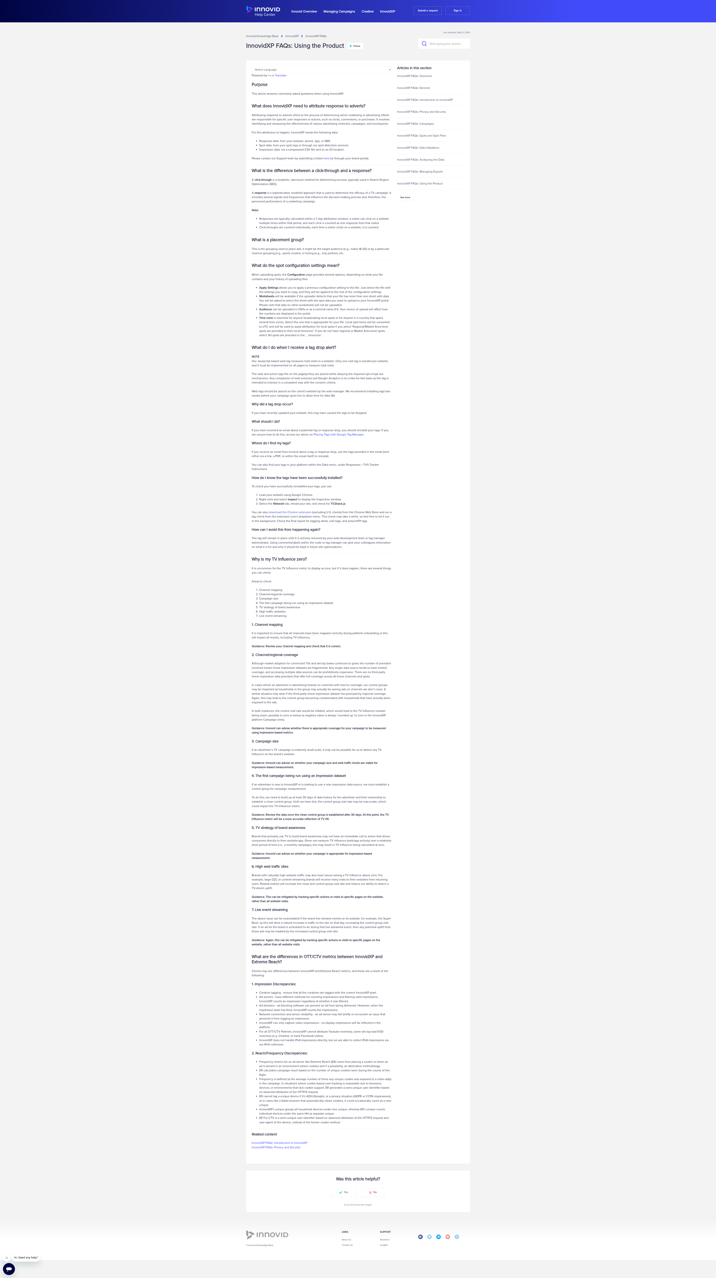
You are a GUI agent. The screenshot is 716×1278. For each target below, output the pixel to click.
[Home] (263, 11)
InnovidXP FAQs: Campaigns (415, 124)
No (375, 1192)
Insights (384, 1245)
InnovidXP (387, 11)
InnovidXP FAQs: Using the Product (420, 183)
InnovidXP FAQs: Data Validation (418, 148)
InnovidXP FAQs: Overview (414, 76)
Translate (281, 75)
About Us (346, 1239)
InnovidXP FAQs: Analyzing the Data (420, 160)
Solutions (385, 1239)
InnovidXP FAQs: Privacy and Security (276, 1147)
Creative (368, 11)
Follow (356, 46)
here (326, 158)
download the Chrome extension (290, 512)
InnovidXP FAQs (316, 36)
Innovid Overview (304, 11)
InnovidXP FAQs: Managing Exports (420, 171)
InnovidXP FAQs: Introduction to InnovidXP (279, 1143)
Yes (346, 1192)
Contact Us (347, 1245)
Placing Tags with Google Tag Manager (338, 434)
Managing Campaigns (339, 11)
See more (405, 197)
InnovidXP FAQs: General (413, 88)
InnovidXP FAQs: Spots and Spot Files (421, 136)
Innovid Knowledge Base (262, 36)
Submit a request (428, 10)
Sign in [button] (458, 10)
